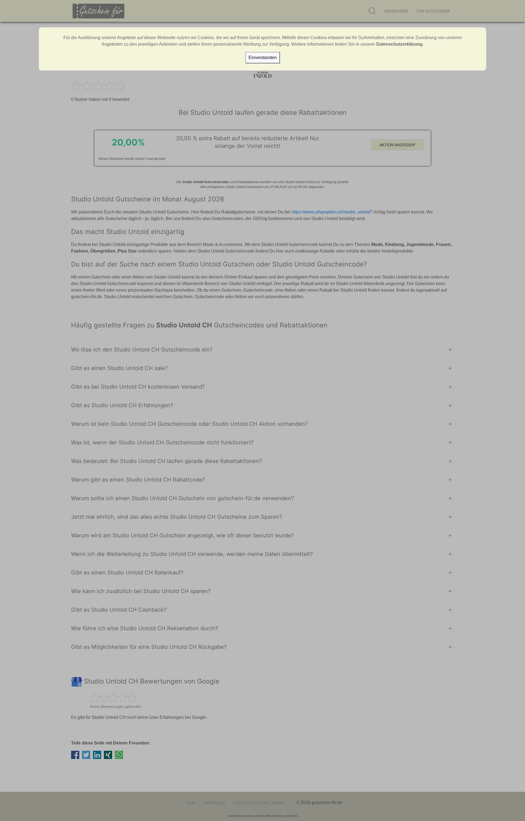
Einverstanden (263, 57)
